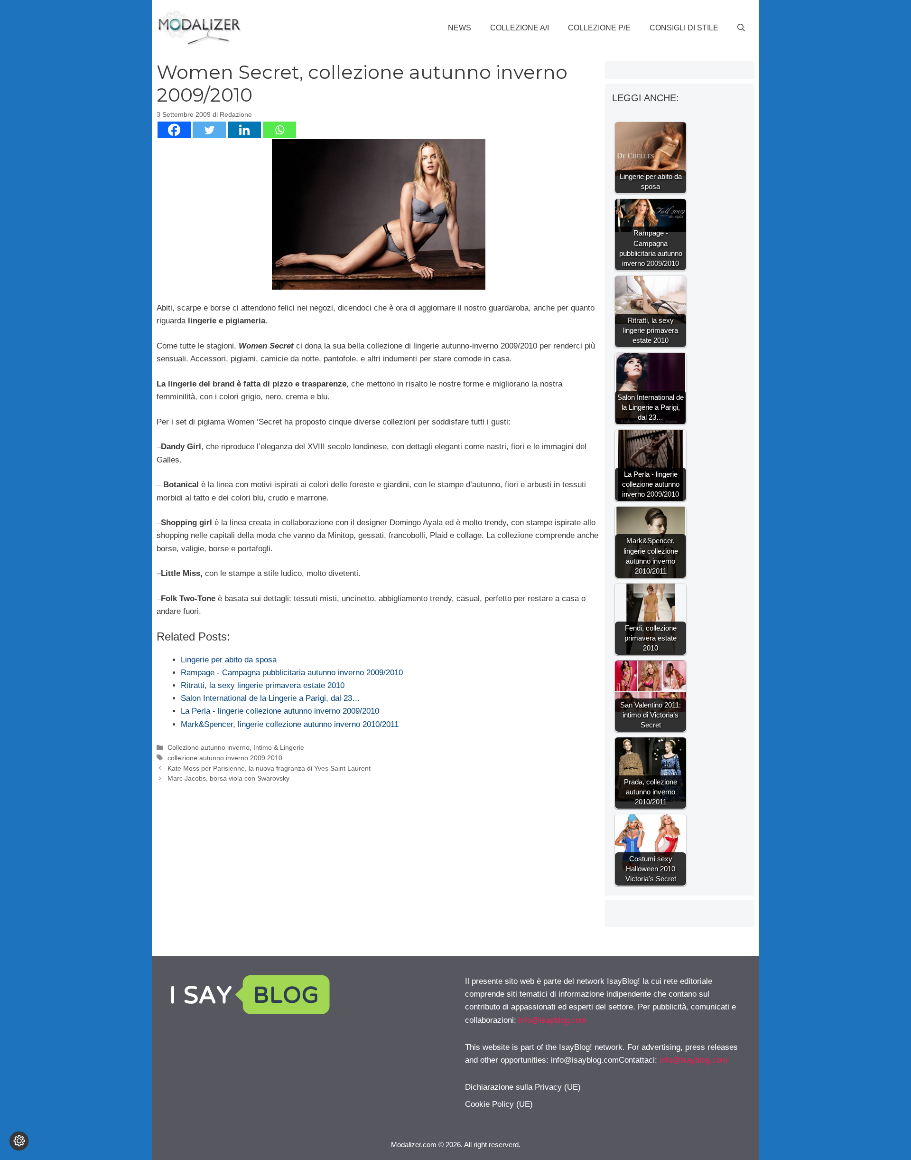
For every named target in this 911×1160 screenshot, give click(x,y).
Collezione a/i (519, 28)
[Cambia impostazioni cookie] (18, 1141)
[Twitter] (209, 130)
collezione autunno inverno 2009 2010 (224, 758)
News (459, 28)
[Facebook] (174, 130)
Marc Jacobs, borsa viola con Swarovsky (228, 778)
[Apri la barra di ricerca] (741, 28)
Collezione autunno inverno (208, 747)
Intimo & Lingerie (278, 747)
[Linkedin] (244, 130)
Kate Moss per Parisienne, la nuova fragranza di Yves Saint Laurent (269, 768)
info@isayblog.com (552, 1020)
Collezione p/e (599, 28)
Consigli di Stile (684, 28)
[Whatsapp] (279, 130)
